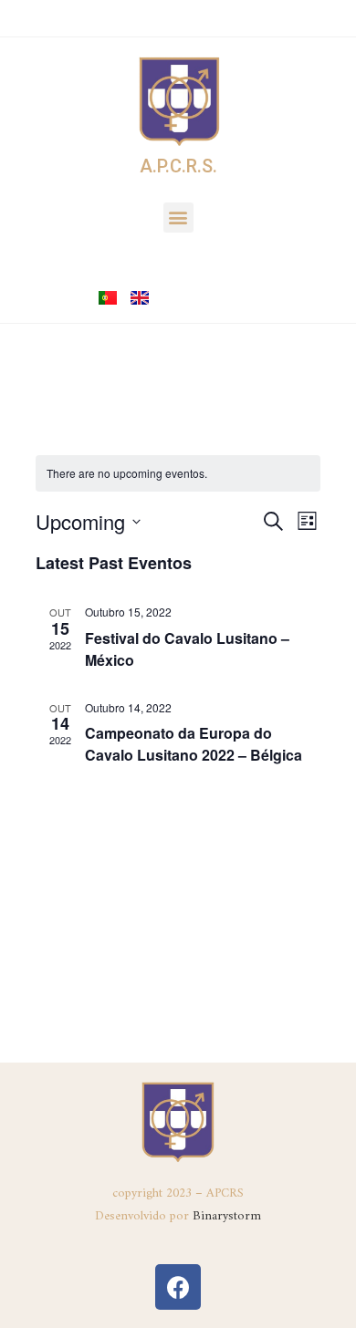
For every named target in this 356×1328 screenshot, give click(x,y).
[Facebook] (178, 1287)
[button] (178, 217)
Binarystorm (227, 1216)
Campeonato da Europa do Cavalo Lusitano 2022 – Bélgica (193, 743)
